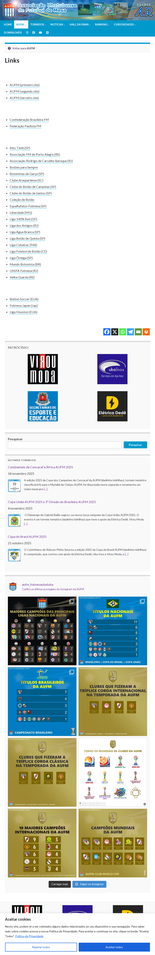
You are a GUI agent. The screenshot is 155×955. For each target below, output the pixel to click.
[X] (114, 331)
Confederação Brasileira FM (29, 119)
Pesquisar (15, 439)
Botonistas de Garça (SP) (27, 174)
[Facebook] (106, 331)
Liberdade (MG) (21, 212)
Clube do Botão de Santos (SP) (31, 193)
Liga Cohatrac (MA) (23, 245)
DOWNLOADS (13, 32)
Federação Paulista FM (25, 126)
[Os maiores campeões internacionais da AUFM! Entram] (42, 843)
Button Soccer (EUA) (24, 299)
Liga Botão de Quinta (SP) (27, 238)
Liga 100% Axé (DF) (23, 219)
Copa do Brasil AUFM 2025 (27, 536)
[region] (77, 934)
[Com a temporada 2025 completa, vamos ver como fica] (113, 843)
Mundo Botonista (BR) (25, 264)
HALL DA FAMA (79, 24)
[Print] (146, 331)
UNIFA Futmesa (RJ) (24, 271)
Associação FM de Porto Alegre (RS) (35, 154)
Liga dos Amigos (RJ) (24, 225)
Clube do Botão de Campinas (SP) (33, 186)
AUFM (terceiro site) (24, 98)
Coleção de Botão (22, 199)
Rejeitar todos (41, 947)
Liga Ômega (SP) (21, 258)
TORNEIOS (37, 24)
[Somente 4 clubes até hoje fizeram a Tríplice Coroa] (42, 772)
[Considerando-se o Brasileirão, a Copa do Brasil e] (113, 631)
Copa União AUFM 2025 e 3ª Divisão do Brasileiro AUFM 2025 (52, 502)
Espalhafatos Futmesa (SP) (28, 206)
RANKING (101, 24)
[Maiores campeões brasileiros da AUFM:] (42, 701)
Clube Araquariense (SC (26, 180)
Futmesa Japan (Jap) (24, 305)
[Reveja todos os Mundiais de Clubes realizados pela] (113, 772)
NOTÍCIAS (57, 24)
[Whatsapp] (122, 331)
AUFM (20, 24)
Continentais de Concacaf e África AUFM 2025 (40, 467)
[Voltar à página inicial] (77, 10)
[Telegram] (130, 331)
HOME (8, 24)
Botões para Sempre (24, 167)
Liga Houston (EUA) (23, 312)
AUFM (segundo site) (24, 91)
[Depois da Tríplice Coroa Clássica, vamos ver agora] (113, 701)
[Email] (138, 331)
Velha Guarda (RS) (22, 277)
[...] (45, 489)
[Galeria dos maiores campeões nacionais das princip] (42, 631)
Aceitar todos (114, 947)
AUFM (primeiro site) (25, 85)
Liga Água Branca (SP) (25, 232)
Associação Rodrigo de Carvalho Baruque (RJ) (41, 161)
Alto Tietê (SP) (20, 148)
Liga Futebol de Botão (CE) (28, 251)
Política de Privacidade (29, 936)
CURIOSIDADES (124, 24)
